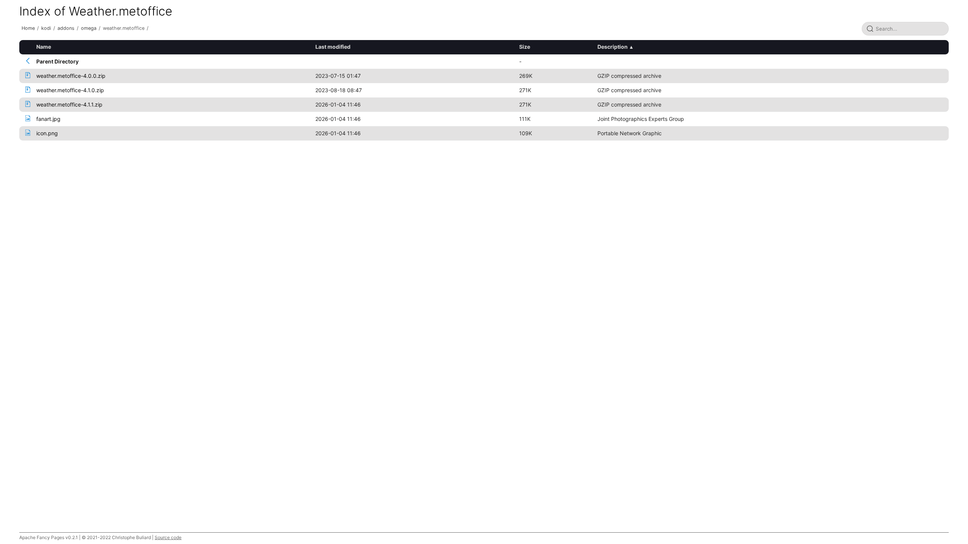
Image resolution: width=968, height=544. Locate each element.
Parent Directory (57, 61)
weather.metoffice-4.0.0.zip (70, 76)
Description (612, 46)
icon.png (47, 133)
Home (28, 28)
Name (43, 46)
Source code (168, 537)
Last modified (333, 46)
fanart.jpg (48, 119)
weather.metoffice (123, 28)
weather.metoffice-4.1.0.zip (70, 90)
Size (524, 46)
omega (88, 28)
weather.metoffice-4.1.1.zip (69, 104)
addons (65, 28)
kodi (46, 28)
